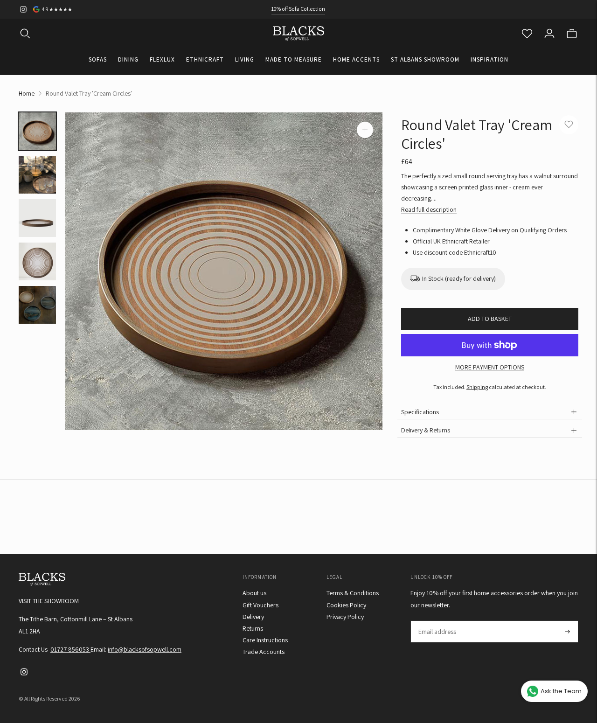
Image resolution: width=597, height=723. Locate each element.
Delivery (253, 616)
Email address (437, 620)
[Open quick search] (25, 33)
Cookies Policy (346, 605)
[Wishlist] (527, 33)
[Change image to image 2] (37, 175)
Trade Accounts (264, 651)
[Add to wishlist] (568, 124)
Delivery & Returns (425, 430)
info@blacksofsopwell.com (144, 649)
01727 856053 (70, 649)
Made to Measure (293, 59)
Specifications (420, 412)
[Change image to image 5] (37, 305)
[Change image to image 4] (37, 261)
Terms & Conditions (352, 593)
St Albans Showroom (425, 59)
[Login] (549, 33)
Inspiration (489, 59)
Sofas (98, 59)
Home (27, 93)
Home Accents (356, 59)
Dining (128, 59)
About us (254, 593)
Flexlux (162, 59)
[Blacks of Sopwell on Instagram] (23, 9)
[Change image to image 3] (37, 218)
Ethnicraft (205, 59)
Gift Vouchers (260, 605)
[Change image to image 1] (37, 131)
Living (244, 59)
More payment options (489, 367)
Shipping (477, 386)
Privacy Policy (345, 616)
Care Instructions (265, 640)
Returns (253, 628)
